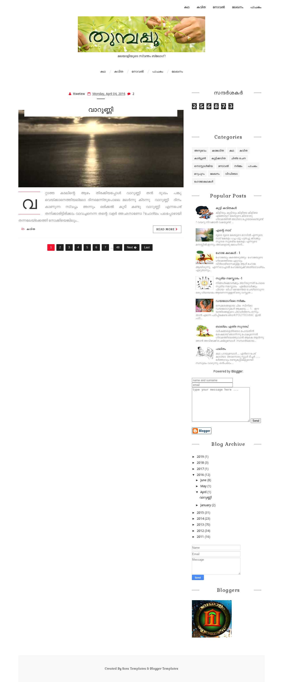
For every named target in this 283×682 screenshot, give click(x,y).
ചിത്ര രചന (238, 158)
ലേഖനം (237, 7)
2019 (200, 456)
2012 (200, 531)
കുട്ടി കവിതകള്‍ (226, 208)
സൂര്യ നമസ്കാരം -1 (229, 278)
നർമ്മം (238, 166)
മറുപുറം (199, 174)
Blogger (237, 371)
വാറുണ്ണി (100, 109)
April (203, 492)
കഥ (186, 7)
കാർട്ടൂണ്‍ (200, 158)
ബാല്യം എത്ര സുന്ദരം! (232, 326)
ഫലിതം (221, 349)
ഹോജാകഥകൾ (203, 181)
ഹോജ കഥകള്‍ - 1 (228, 253)
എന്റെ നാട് (223, 230)
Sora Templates (134, 669)
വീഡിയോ (231, 174)
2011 (200, 536)
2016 (200, 475)
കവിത (201, 7)
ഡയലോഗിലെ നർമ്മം (230, 301)
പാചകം (255, 7)
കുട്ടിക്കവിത (218, 158)
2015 (200, 512)
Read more (166, 229)
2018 (200, 462)
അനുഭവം (200, 150)
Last (147, 247)
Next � (132, 247)
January (205, 505)
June (203, 480)
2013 (200, 524)
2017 (200, 469)
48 (117, 247)
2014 (200, 518)
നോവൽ (219, 7)
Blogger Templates (164, 669)
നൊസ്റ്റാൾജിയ (203, 166)
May (203, 486)
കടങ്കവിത (218, 150)
